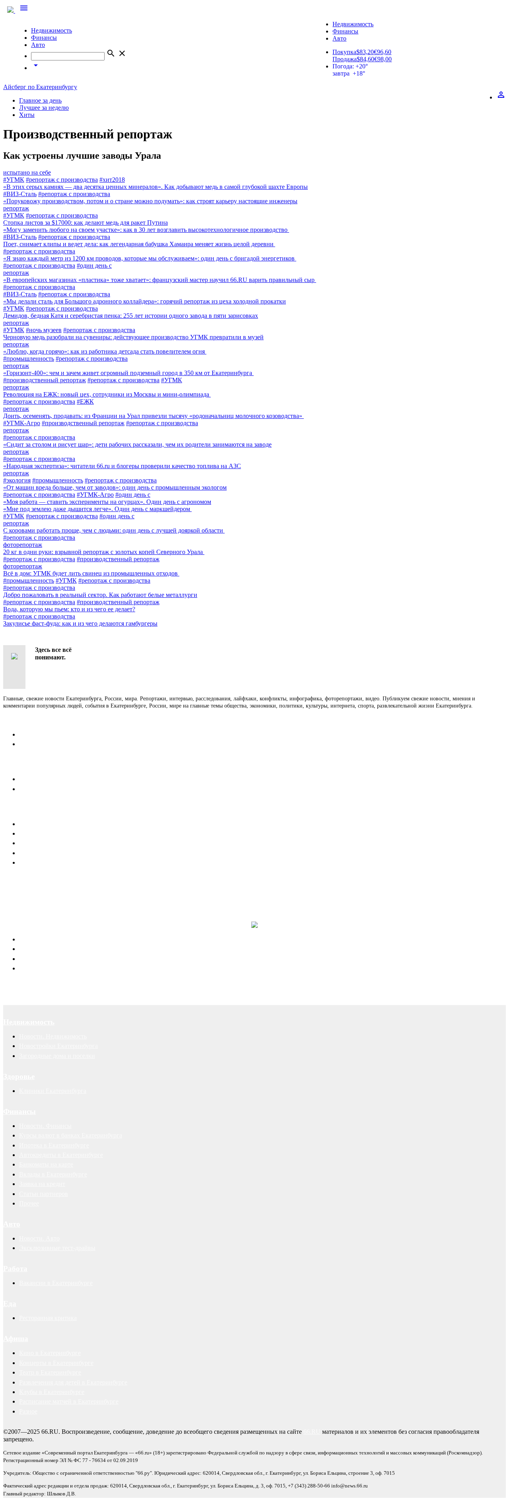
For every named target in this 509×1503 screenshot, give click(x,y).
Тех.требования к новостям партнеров (71, 862)
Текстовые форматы (46, 843)
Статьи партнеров (43, 1193)
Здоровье (19, 1076)
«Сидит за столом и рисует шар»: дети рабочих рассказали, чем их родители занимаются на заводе (137, 444)
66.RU (312, 1431)
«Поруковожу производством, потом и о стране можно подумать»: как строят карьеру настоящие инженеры (150, 201)
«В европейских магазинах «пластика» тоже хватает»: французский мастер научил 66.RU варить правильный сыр (159, 279)
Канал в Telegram (26, 882)
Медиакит (33, 824)
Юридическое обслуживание (58, 939)
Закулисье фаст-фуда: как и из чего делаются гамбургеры (80, 623)
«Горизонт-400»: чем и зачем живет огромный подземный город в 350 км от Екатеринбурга (128, 372)
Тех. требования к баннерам (57, 853)
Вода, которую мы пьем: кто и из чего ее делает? (69, 609)
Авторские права (42, 968)
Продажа (344, 59)
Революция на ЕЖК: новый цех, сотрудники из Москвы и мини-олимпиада (107, 394)
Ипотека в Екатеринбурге (54, 1145)
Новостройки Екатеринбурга (58, 1045)
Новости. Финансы (45, 1125)
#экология (17, 480)
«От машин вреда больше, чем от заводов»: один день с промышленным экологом (115, 487)
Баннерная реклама (45, 833)
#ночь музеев (44, 330)
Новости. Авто (39, 1238)
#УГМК (13, 179)
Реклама (18, 809)
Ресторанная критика (48, 1317)
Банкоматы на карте (46, 1164)
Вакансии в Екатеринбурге (56, 1282)
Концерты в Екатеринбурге (56, 1362)
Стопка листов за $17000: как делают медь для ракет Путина (85, 222)
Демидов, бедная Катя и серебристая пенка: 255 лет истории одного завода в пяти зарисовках (130, 315)
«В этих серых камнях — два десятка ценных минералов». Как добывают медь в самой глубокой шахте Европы (155, 186)
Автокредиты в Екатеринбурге (61, 1154)
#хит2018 (112, 179)
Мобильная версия (44, 779)
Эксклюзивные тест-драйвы (57, 1247)
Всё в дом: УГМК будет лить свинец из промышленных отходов (91, 573)
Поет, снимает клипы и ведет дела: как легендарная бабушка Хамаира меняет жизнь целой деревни (139, 244)
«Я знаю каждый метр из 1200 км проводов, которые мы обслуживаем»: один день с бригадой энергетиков (149, 258)
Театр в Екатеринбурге (50, 1372)
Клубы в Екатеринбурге (51, 1391)
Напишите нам (29, 764)
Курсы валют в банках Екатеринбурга (70, 1135)
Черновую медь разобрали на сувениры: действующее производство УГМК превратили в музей (133, 337)
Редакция (32, 734)
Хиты (27, 114)
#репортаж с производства (62, 179)
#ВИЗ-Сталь (20, 194)
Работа (15, 1268)
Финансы (44, 37)
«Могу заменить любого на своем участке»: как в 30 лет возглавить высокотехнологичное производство (146, 229)
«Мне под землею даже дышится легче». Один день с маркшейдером (97, 509)
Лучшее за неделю (44, 107)
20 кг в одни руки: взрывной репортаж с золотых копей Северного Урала (103, 551)
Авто (38, 44)
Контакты (20, 720)
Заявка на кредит (42, 1183)
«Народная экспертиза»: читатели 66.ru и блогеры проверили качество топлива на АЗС (122, 466)
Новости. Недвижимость (53, 1036)
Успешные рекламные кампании (117, 889)
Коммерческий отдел (47, 744)
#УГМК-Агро (21, 423)
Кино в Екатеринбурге (50, 1352)
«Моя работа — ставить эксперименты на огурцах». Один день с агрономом (107, 501)
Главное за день (40, 100)
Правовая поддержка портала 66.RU (81, 906)
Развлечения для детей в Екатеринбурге (73, 1382)
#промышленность (28, 358)
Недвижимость (51, 30)
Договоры (33, 948)
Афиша (15, 1338)
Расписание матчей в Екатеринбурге (69, 1401)
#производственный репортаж (44, 380)
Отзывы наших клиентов (37, 889)
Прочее (29, 1203)
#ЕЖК (85, 401)
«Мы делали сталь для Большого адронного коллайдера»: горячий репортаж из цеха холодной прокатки (144, 301)
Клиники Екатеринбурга (52, 1090)
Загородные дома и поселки (57, 1055)
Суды (26, 958)
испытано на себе (27, 172)
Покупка (344, 52)
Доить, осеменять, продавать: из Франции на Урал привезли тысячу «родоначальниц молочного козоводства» (153, 415)
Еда (9, 1303)
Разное (28, 1411)
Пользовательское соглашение (60, 789)
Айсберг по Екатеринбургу (40, 87)
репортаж (16, 208)
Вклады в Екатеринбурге (53, 1174)
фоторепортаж (22, 544)
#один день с (94, 265)
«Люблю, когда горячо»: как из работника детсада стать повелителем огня (104, 351)
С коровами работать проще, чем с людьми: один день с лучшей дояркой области (114, 530)
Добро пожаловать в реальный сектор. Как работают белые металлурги (100, 594)
